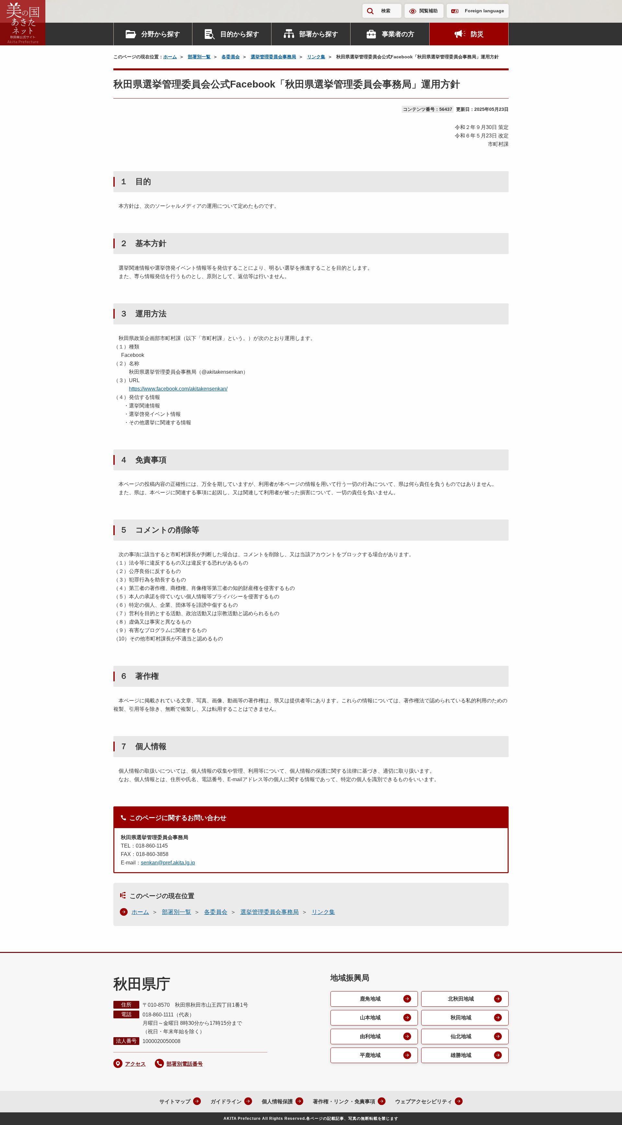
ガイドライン (226, 1101)
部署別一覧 (199, 56)
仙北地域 (461, 1036)
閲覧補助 (429, 10)
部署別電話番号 (185, 1064)
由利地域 (370, 1036)
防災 (477, 34)
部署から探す (318, 34)
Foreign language (484, 10)
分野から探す (160, 34)
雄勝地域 (461, 1055)
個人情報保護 (277, 1101)
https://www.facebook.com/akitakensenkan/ (178, 389)
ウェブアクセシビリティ (423, 1101)
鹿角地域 (370, 999)
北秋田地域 (461, 999)
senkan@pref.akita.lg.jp (168, 862)
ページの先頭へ (604, 1111)
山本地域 (370, 1017)
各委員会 (231, 56)
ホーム (170, 56)
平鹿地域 (370, 1055)
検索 (385, 10)
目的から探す (239, 34)
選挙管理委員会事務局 (273, 56)
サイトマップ (174, 1101)
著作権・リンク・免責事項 (344, 1101)
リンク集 (316, 56)
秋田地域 (461, 1017)
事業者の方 (398, 34)
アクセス (135, 1064)
